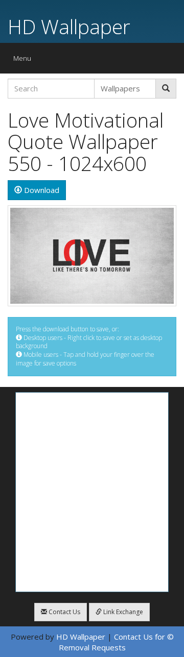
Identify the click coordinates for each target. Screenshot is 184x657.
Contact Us (63, 611)
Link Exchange (122, 611)
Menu (25, 60)
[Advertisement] (92, 492)
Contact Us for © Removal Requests (116, 641)
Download (40, 190)
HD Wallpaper (69, 26)
